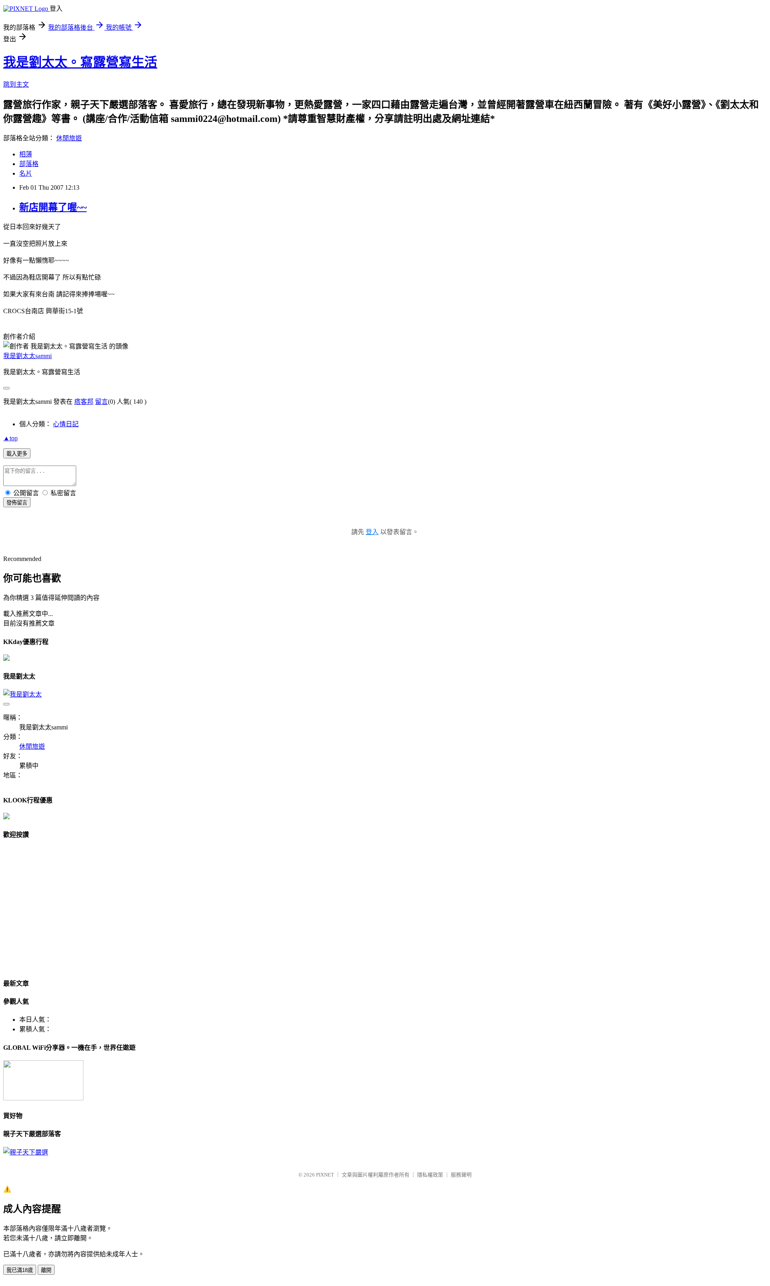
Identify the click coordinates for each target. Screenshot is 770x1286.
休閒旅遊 (69, 138)
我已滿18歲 (19, 1270)
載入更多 (16, 454)
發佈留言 (16, 503)
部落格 (28, 163)
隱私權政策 (430, 1175)
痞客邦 (83, 401)
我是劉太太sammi (27, 355)
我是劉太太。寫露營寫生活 (80, 62)
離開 (46, 1270)
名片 (25, 173)
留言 (101, 401)
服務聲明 (461, 1175)
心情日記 (66, 424)
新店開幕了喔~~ (53, 207)
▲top (10, 438)
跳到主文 (16, 84)
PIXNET (325, 1175)
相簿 (25, 154)
